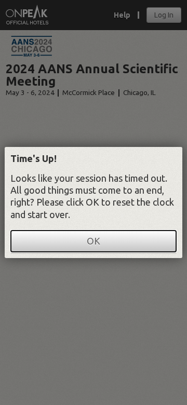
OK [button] (93, 241)
